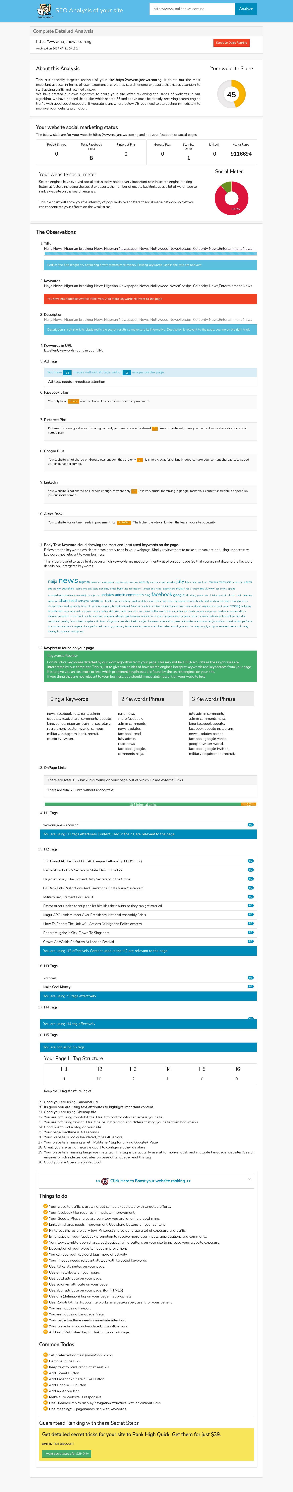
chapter (151, 601)
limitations (149, 588)
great (88, 611)
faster (128, 626)
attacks (52, 588)
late (222, 601)
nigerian (84, 582)
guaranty (75, 606)
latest (188, 582)
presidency (240, 611)
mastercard (168, 588)
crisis (74, 616)
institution (147, 606)
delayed (52, 606)
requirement (192, 588)
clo (59, 588)
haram (189, 606)
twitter (154, 611)
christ (212, 595)
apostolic (221, 595)
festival (61, 626)
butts (124, 611)
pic (241, 582)
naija (52, 581)
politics (82, 616)
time (60, 606)
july (180, 581)
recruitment (55, 611)
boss (245, 601)
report (194, 616)
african (197, 606)
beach (191, 611)
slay (139, 611)
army (72, 611)
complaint (54, 621)
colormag (243, 626)
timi (159, 601)
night (228, 601)
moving (120, 626)
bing (147, 595)
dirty (106, 588)
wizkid (237, 621)
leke (127, 616)
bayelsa (135, 601)
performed (96, 626)
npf (238, 616)
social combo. (72, 464)
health (134, 621)
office (113, 588)
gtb (112, 606)
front (200, 582)
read (73, 600)
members (247, 595)
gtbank (96, 606)
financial (136, 606)
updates (107, 594)
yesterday (202, 595)
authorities (187, 621)
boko (182, 606)
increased (153, 621)
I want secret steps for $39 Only (67, 1454)
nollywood (121, 582)
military (180, 588)
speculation (166, 621)
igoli (164, 601)
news (68, 580)
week (66, 606)
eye (85, 588)
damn (106, 626)
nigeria (78, 626)
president (125, 621)
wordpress (77, 631)
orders (96, 611)
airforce (80, 611)
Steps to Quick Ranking (231, 43)
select (167, 626)
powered (65, 631)
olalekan (109, 616)
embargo (53, 601)
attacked (204, 601)
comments (135, 594)
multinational (122, 606)
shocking (191, 595)
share (63, 600)
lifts (126, 588)
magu (208, 611)
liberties (109, 601)
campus (213, 582)
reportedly (192, 601)
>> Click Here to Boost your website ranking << (143, 1181)
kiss (117, 611)
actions (214, 616)
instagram (83, 601)
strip (111, 611)
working (214, 601)
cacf (238, 595)
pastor (248, 582)
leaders (222, 611)
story (95, 588)
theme (233, 626)
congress (184, 616)
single (174, 611)
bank (120, 588)
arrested (206, 621)
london (52, 626)
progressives (171, 616)
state (143, 601)
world (162, 611)
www (211, 588)
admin (120, 594)
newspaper (107, 582)
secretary (68, 588)
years (177, 621)
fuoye (235, 582)
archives (158, 626)
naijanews (221, 588)
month (175, 626)
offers (157, 606)
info (73, 621)
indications (147, 616)
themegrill (53, 631)
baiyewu (135, 616)
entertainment (157, 582)
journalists (218, 621)
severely (172, 601)
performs (247, 621)
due (243, 616)
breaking (95, 582)
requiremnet (208, 606)
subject (143, 621)
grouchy (236, 601)
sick (96, 621)
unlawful (204, 616)
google (179, 594)
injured (182, 601)
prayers (200, 611)
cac (206, 582)
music (70, 626)
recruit (203, 588)
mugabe (88, 621)
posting (65, 621)
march (197, 621)
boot (219, 606)
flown (102, 621)
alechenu (98, 616)
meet (230, 611)
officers (231, 616)
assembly (64, 616)
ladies (104, 611)
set (168, 611)
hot (101, 588)
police (222, 616)
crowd (229, 621)
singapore (113, 621)
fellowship (225, 582)
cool (187, 626)
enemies (137, 626)
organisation (122, 601)
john (89, 616)
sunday (158, 616)
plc (89, 606)
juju (195, 582)
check (86, 626)
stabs (79, 588)
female (183, 611)
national (52, 616)
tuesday (170, 582)
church (231, 595)
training (235, 606)
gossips (133, 582)
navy (66, 611)
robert (79, 621)
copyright (205, 626)
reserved (224, 626)
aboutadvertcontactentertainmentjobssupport (74, 595)
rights (215, 626)
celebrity (144, 582)
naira (158, 588)
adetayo (119, 616)
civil (102, 601)
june (182, 626)
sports (231, 588)
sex (89, 588)
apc (215, 611)
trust (84, 606)
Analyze (246, 8)
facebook (161, 594)
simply (105, 606)
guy (112, 626)
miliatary (246, 606)
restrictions (135, 588)
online (164, 606)
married (132, 611)
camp (226, 606)
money (195, 626)
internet (173, 606)
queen (146, 611)
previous (147, 626)
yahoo (94, 601)
